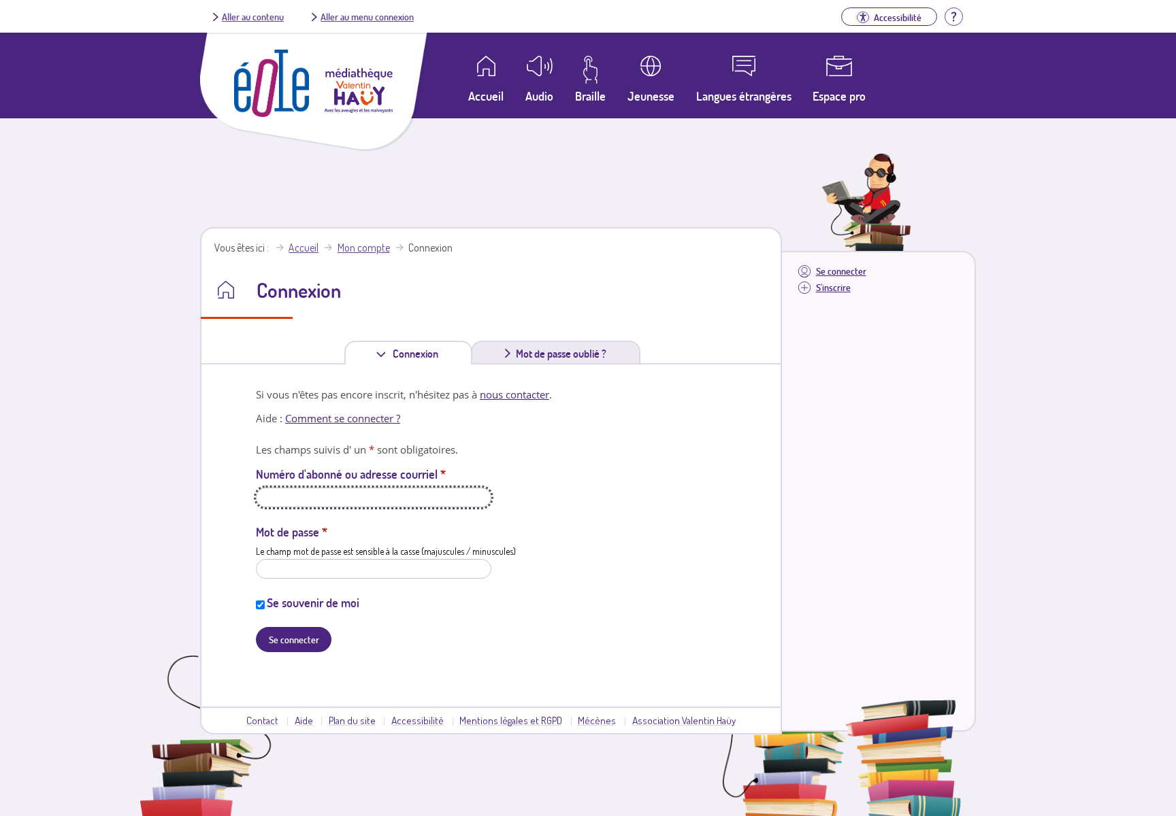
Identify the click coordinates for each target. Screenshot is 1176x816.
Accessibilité (417, 720)
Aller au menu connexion (367, 16)
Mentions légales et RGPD (510, 720)
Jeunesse (650, 95)
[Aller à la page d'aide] (953, 15)
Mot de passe (291, 531)
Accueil (303, 247)
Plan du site (352, 720)
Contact (262, 720)
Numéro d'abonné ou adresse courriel (351, 473)
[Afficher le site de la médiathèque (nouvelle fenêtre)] (359, 109)
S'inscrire (833, 287)
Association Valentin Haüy (684, 720)
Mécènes (597, 720)
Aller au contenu (253, 16)
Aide (304, 720)
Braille (590, 95)
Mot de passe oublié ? (561, 353)
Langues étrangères (743, 95)
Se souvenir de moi (313, 602)
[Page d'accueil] (271, 113)
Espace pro (839, 95)
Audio (539, 95)
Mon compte (364, 247)
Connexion (418, 355)
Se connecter (841, 271)
